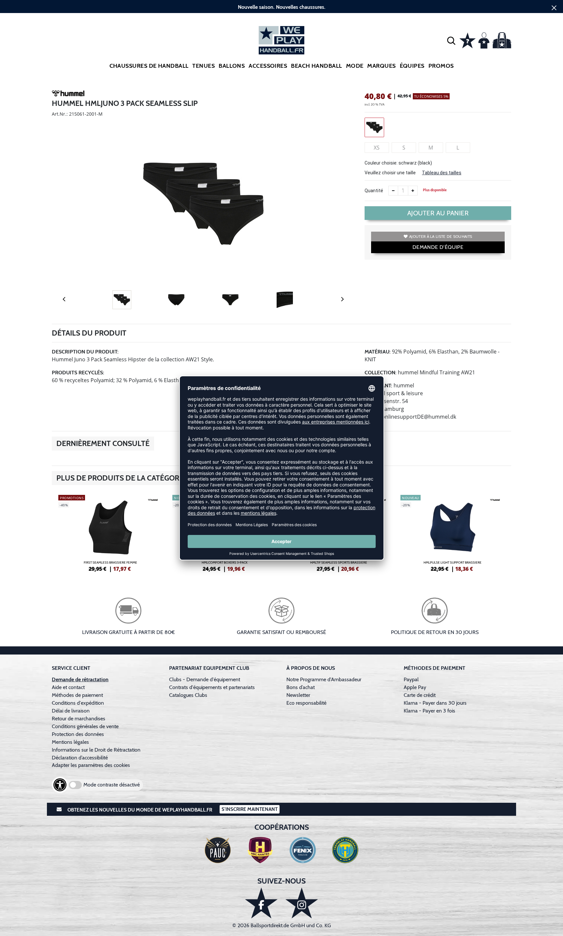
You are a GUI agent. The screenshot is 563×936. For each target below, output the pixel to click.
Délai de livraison (71, 711)
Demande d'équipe (437, 247)
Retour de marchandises (79, 718)
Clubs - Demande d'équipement (204, 679)
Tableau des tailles (441, 172)
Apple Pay (415, 687)
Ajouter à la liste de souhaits (440, 236)
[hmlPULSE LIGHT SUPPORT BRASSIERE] (452, 532)
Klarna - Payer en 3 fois (429, 711)
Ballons (232, 65)
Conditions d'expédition (79, 703)
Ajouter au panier (438, 213)
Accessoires (268, 65)
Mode (355, 65)
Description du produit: (85, 352)
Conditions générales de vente (85, 726)
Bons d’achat (301, 687)
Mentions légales (70, 742)
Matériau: (378, 352)
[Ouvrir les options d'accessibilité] (60, 785)
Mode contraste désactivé (111, 785)
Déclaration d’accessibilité (80, 758)
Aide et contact (68, 687)
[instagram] (301, 902)
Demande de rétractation (80, 679)
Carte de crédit (420, 695)
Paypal (411, 679)
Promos (441, 65)
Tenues (203, 65)
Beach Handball (316, 65)
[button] (451, 40)
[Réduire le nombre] (393, 190)
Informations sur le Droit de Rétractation (96, 750)
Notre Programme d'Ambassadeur (323, 679)
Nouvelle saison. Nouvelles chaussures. (281, 7)
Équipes (412, 65)
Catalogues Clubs (188, 695)
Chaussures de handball (149, 65)
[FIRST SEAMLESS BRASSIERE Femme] (110, 532)
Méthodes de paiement (79, 695)
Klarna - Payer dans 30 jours (435, 703)
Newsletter (298, 695)
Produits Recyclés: (78, 372)
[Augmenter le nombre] (413, 190)
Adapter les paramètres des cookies (91, 765)
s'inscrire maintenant (250, 809)
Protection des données (78, 734)
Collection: (381, 372)
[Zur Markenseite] (68, 94)
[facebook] (261, 902)
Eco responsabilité (306, 703)
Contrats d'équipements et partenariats (212, 687)
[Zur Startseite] (281, 40)
